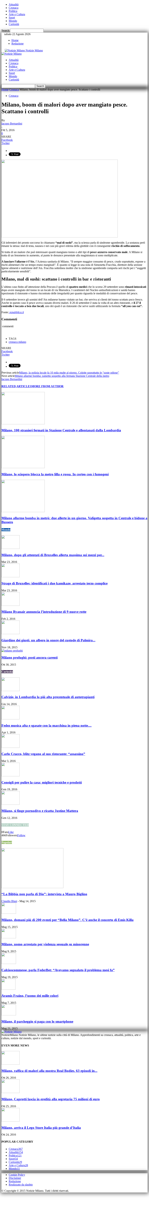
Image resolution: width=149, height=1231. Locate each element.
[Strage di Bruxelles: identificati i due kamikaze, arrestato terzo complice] (10, 576)
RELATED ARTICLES (16, 386)
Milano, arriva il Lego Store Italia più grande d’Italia (41, 1128)
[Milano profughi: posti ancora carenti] (12, 650)
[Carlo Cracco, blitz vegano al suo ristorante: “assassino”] (10, 746)
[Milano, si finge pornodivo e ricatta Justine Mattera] (10, 803)
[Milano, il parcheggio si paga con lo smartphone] (8, 1014)
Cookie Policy (17, 1174)
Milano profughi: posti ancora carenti (29, 657)
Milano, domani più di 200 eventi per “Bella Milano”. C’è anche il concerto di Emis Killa (67, 920)
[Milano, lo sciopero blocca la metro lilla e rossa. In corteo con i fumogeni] (23, 467)
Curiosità (14, 24)
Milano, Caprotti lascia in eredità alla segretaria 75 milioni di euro (50, 1099)
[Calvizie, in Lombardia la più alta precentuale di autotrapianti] (10, 690)
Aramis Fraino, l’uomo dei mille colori (29, 996)
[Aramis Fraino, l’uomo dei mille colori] (8, 988)
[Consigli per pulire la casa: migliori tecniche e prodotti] (10, 775)
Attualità (14, 4)
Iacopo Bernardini (11, 123)
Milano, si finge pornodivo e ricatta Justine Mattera (39, 811)
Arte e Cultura (17, 14)
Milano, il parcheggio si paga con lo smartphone (37, 1021)
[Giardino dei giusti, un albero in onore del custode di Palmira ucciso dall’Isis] (10, 633)
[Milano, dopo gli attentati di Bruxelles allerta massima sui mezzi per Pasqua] (10, 547)
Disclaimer (15, 1178)
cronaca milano (17, 341)
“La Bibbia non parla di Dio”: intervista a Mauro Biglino (44, 894)
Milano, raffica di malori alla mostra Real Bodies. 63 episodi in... (49, 1071)
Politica (13, 11)
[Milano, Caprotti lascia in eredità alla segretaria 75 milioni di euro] (10, 1092)
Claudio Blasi (9, 901)
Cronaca (13, 7)
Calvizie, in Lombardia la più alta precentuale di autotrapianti (47, 697)
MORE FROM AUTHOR (47, 386)
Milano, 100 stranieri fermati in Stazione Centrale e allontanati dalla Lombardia (61, 430)
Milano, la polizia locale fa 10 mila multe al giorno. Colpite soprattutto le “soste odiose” (69, 372)
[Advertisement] (19, 1210)
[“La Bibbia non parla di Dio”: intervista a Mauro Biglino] (32, 887)
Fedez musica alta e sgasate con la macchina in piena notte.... (46, 725)
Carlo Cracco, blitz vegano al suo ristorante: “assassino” (43, 754)
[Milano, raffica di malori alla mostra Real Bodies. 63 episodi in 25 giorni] (10, 1063)
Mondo (13, 20)
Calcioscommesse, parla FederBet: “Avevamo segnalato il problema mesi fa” (58, 970)
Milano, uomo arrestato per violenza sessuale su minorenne (45, 944)
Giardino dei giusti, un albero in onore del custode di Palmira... (48, 640)
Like (11, 832)
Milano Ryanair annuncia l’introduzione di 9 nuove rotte (43, 612)
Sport (12, 17)
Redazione (17, 43)
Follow (21, 835)
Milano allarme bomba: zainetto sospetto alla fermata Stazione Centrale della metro (62, 375)
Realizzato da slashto (21, 1184)
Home (15, 40)
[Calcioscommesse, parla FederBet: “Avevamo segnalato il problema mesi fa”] (8, 962)
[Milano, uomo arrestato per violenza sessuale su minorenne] (8, 937)
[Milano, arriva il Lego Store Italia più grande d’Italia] (10, 1120)
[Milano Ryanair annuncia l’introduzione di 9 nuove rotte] (10, 604)
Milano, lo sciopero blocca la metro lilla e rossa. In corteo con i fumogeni (55, 474)
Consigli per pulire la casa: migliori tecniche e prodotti (41, 782)
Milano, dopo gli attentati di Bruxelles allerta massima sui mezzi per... (52, 555)
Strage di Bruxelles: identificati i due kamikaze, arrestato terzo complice (54, 583)
